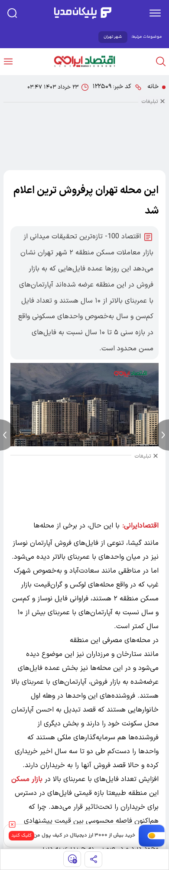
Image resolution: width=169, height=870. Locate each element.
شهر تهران (113, 36)
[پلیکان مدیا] (82, 13)
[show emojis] (72, 859)
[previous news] (8, 435)
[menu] (155, 13)
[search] (12, 13)
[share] (93, 859)
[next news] (161, 435)
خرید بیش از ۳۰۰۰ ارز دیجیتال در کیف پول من (84, 835)
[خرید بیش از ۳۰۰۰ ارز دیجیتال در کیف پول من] (152, 835)
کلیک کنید (21, 835)
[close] (12, 824)
